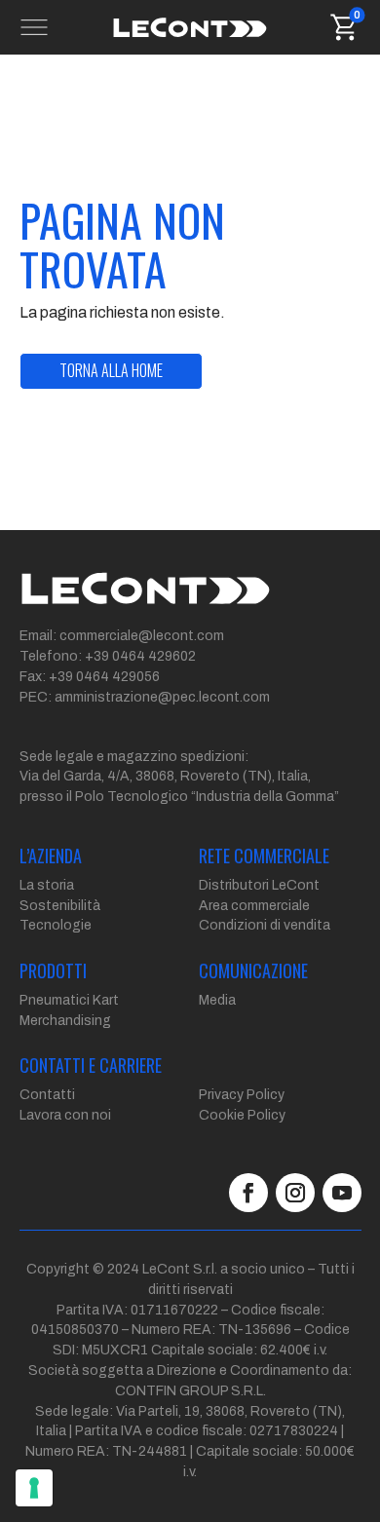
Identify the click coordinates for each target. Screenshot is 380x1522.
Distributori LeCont (259, 885)
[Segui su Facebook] (248, 1192)
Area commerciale (254, 905)
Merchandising (65, 1020)
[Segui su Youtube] (342, 1192)
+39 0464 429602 (140, 656)
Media (217, 1000)
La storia (46, 885)
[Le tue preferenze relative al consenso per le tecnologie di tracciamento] (34, 1487)
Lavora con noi (65, 1115)
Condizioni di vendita (264, 925)
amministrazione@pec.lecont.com (162, 697)
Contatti (47, 1094)
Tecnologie (55, 925)
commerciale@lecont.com (141, 635)
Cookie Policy (242, 1115)
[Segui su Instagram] (295, 1192)
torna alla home (111, 370)
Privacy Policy (242, 1094)
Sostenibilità (59, 905)
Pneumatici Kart (69, 1000)
